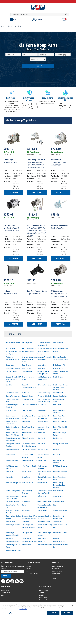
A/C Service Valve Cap (45, 348)
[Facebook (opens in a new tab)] (3, 581)
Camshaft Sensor (11, 371)
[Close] (73, 605)
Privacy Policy (55, 568)
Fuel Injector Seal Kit (12, 449)
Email (2, 595)
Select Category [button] (61, 55)
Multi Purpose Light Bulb (13, 483)
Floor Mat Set (42, 438)
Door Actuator (57, 405)
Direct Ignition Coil (27, 399)
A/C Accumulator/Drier (13, 343)
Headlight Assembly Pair (29, 460)
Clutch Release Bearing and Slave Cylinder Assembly (60, 387)
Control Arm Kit (58, 393)
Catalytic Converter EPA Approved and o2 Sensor (13, 379)
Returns (28, 568)
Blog (53, 576)
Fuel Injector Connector (60, 444)
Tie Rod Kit (25, 522)
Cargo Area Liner (27, 371)
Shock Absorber (58, 496)
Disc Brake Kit (42, 405)
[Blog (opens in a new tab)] (21, 581)
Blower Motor (10, 365)
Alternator (56, 351)
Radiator (24, 496)
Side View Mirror (58, 502)
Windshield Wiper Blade (45, 545)
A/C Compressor (27, 343)
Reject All (67, 613)
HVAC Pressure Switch (29, 466)
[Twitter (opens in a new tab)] (8, 581)
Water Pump (10, 538)
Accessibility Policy (57, 571)
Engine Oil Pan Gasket (60, 421)
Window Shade (26, 545)
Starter (24, 505)
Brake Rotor (41, 368)
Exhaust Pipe (42, 433)
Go (38, 66)
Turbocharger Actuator (13, 525)
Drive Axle (41, 592)
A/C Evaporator (11, 348)
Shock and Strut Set (12, 502)
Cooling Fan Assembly (13, 396)
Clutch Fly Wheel (58, 377)
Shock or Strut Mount (44, 502)
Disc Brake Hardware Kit (29, 405)
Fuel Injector (41, 444)
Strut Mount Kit (42, 510)
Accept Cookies (53, 613)
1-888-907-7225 (5, 590)
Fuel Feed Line (57, 438)
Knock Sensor (26, 477)
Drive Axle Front (27, 410)
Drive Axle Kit (42, 410)
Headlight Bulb (42, 460)
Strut (54, 505)
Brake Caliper (42, 365)
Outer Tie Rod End (27, 483)
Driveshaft (41, 595)
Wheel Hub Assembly (12, 541)
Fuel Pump (56, 449)
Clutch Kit (9, 385)
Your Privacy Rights (8, 613)
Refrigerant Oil (42, 496)
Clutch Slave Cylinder (12, 393)
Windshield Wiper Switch (13, 550)
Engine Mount (26, 421)
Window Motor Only (59, 541)
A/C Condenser (58, 343)
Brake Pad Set (26, 368)
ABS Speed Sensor (28, 351)
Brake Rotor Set (58, 368)
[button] (19, 19)
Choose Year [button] (10, 55)
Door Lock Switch (11, 410)
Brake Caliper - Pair (59, 365)
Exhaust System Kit (28, 438)
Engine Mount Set (43, 421)
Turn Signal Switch (27, 533)
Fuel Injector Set (43, 449)
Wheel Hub (56, 538)
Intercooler (9, 477)
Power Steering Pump (13, 491)
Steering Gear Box (43, 600)
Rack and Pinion (58, 491)
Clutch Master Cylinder (44, 385)
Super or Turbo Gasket (60, 510)
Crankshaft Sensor (27, 396)
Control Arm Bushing (44, 393)
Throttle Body (10, 522)
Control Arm (25, 393)
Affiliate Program (56, 573)
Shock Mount (26, 502)
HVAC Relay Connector (60, 466)
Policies (29, 566)
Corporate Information (57, 566)
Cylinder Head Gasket (59, 396)
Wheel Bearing (26, 538)
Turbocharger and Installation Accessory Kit (28, 527)
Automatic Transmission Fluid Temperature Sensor (29, 359)
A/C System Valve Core (60, 348)
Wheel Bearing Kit (43, 538)
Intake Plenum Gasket (60, 472)
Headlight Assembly (12, 460)
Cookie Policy (23, 609)
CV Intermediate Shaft (44, 396)
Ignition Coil (9, 472)
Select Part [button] (34, 59)
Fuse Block (56, 455)
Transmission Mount (44, 522)
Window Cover (42, 541)
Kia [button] (24, 55)
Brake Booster (26, 365)
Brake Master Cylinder (13, 368)
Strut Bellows (26, 510)
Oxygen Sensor (42, 483)
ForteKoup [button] (42, 55)
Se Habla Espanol (5, 592)
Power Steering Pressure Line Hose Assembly (59, 485)
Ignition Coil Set (27, 472)
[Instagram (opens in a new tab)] (17, 581)
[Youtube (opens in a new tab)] (12, 581)
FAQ (27, 571)
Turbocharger (57, 522)
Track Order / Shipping (32, 573)
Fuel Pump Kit (10, 455)
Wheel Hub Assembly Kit (29, 541)
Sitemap (54, 578)
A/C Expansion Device (29, 348)
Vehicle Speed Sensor (60, 533)
